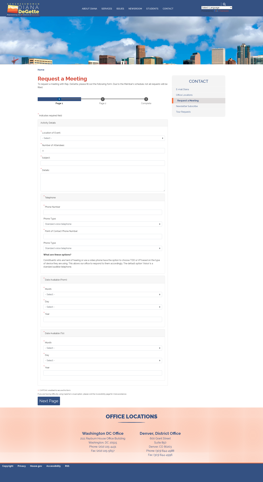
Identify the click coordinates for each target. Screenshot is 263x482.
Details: (45, 170)
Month (48, 289)
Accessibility (53, 466)
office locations (131, 416)
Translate (224, 11)
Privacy (22, 466)
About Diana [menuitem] (89, 8)
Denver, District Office (160, 433)
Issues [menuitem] (120, 8)
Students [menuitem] (152, 8)
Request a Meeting (188, 100)
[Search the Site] (224, 4)
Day (47, 301)
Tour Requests (183, 112)
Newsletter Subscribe (187, 106)
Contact (198, 81)
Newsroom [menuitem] (135, 8)
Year (47, 314)
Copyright (7, 466)
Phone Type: (49, 218)
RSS (67, 466)
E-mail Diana (182, 89)
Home (41, 69)
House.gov (36, 466)
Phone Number (52, 207)
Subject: (46, 157)
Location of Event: (51, 132)
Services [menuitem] (107, 8)
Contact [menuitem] (168, 8)
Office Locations (184, 95)
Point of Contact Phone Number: (61, 231)
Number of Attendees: (53, 145)
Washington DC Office (103, 433)
